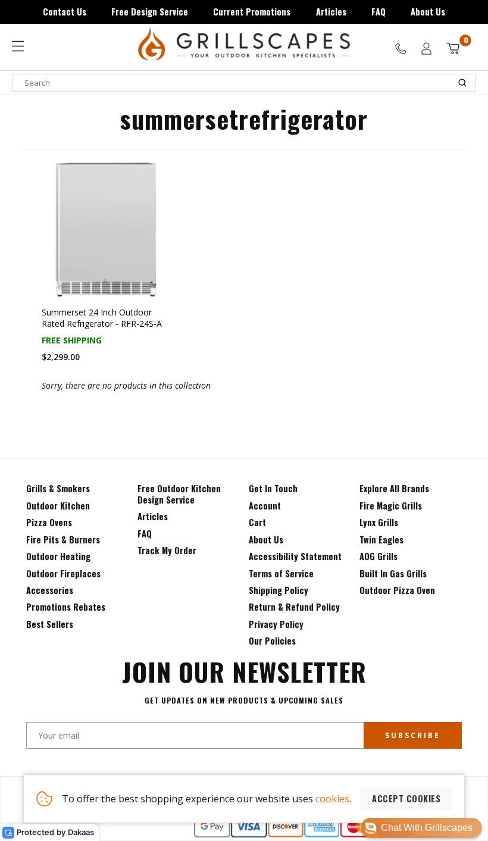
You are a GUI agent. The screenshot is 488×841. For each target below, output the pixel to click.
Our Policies (272, 640)
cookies (332, 798)
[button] (421, 828)
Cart (257, 522)
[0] (452, 48)
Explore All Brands (394, 488)
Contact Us (64, 11)
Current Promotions (251, 11)
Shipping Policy (278, 590)
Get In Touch (273, 488)
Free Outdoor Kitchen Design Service (179, 493)
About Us (428, 11)
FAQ (378, 11)
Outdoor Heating (58, 556)
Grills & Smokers (58, 488)
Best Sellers (49, 624)
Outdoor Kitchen (58, 505)
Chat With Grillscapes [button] (427, 828)
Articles (331, 11)
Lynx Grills (378, 522)
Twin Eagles (381, 539)
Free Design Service (149, 11)
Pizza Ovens (49, 522)
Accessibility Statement (295, 556)
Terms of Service (281, 573)
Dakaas (81, 832)
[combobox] (244, 83)
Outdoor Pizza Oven (397, 590)
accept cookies (406, 798)
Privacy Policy (276, 624)
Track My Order (166, 550)
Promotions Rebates (65, 607)
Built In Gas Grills (393, 573)
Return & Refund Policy (294, 607)
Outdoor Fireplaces (63, 573)
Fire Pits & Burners (63, 539)
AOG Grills (378, 556)
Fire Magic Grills (390, 505)
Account (265, 505)
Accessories (49, 590)
